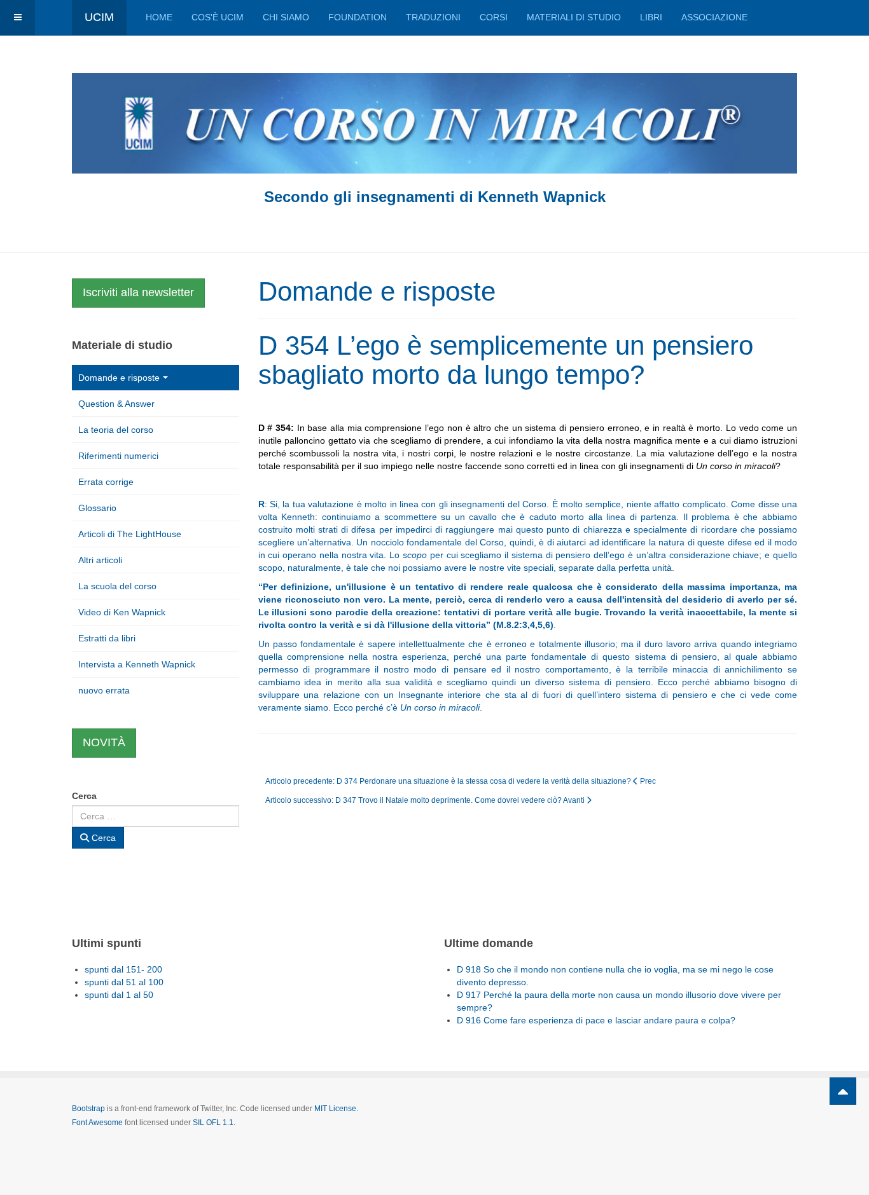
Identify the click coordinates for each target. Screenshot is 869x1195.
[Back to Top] (843, 1091)
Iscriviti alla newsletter (138, 292)
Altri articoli (100, 560)
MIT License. (336, 1108)
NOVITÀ (104, 742)
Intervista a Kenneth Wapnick (136, 664)
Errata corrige (106, 482)
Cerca (84, 796)
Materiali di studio (574, 17)
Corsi (494, 17)
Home (159, 17)
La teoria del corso (115, 430)
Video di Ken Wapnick (121, 612)
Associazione (714, 17)
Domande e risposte (119, 377)
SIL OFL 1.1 (213, 1122)
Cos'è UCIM (217, 17)
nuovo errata (104, 690)
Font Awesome (97, 1122)
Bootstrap (88, 1108)
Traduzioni (433, 17)
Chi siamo (286, 17)
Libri (651, 17)
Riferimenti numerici (118, 456)
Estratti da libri (107, 638)
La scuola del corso (117, 586)
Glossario (97, 508)
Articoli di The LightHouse (129, 534)
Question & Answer (116, 404)
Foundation (357, 17)
